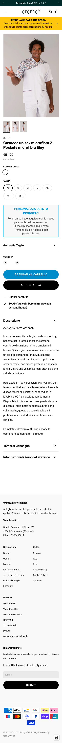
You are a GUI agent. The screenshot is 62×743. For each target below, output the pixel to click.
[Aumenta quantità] (17, 263)
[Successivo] (59, 3)
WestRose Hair (10, 609)
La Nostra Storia (11, 569)
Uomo (6, 558)
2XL (9, 196)
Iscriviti (31, 685)
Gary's (6, 138)
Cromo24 (8, 620)
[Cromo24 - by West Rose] (31, 11)
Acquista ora (31, 285)
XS (8, 187)
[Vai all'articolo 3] (23, 126)
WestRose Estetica (12, 614)
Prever (6, 631)
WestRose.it (9, 603)
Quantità (8, 257)
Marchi (6, 564)
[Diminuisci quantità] (5, 263)
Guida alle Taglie (11, 580)
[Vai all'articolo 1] (6, 126)
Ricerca (37, 553)
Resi (35, 564)
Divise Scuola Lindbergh (15, 636)
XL (47, 187)
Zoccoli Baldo (10, 625)
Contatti (37, 580)
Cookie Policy (40, 575)
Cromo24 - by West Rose (23, 732)
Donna (6, 553)
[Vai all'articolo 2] (15, 126)
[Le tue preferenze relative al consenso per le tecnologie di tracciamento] (56, 737)
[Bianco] (5, 172)
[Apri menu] (5, 12)
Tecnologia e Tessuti (13, 575)
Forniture (8, 586)
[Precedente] (7, 3)
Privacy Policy (40, 569)
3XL (21, 196)
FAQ (35, 558)
